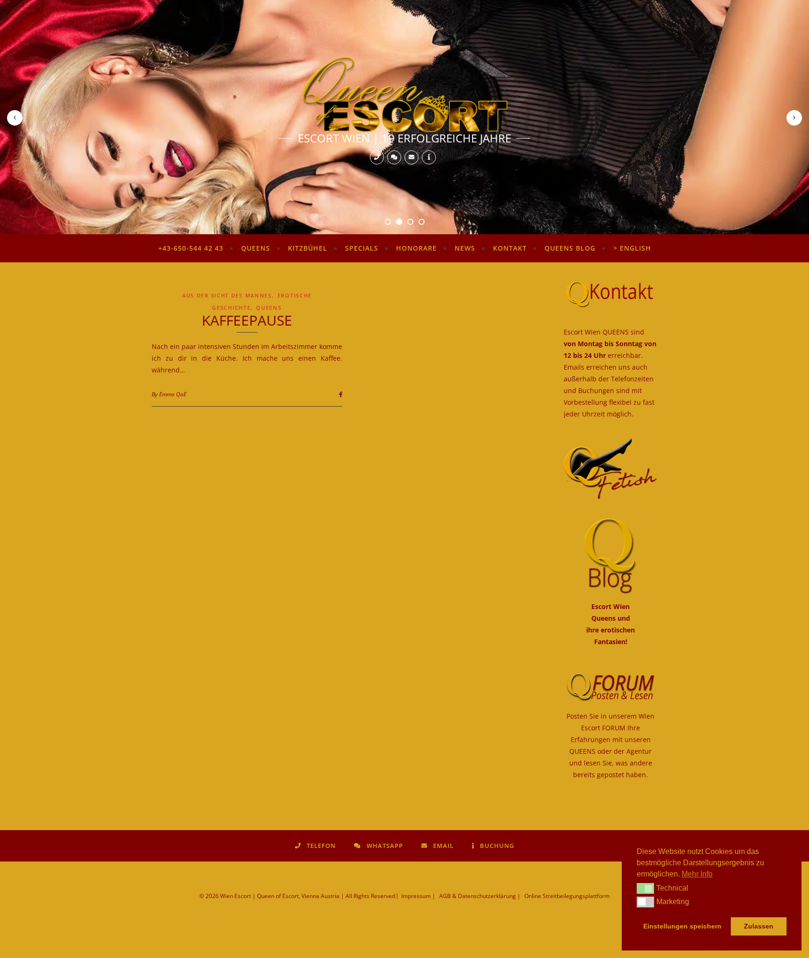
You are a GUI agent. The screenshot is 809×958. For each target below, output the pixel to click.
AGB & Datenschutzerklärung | (480, 896)
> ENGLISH (632, 248)
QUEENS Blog (570, 248)
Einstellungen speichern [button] (682, 926)
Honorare (416, 248)
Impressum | (418, 896)
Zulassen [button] (758, 926)
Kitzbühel (307, 248)
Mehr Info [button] (697, 874)
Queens (255, 248)
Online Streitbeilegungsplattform (567, 896)
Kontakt (510, 248)
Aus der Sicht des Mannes (227, 295)
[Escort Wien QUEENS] (404, 94)
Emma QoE (172, 394)
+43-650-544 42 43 (190, 248)
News (465, 248)
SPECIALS (361, 248)
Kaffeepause (247, 320)
